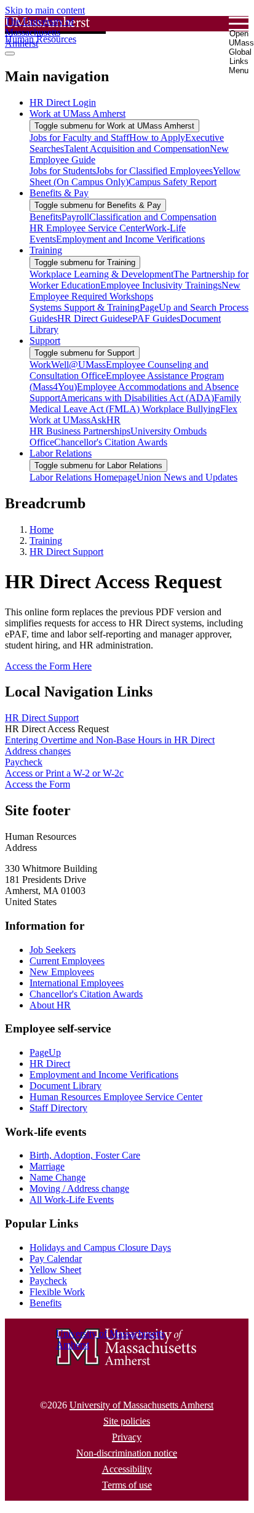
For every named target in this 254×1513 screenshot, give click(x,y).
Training (46, 540)
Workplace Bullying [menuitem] (181, 409)
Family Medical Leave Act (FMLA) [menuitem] (135, 403)
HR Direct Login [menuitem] (63, 102)
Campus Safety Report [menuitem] (172, 182)
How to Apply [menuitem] (157, 137)
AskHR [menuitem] (105, 420)
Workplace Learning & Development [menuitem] (101, 274)
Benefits (46, 1303)
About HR (50, 1005)
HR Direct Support (66, 551)
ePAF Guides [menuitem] (154, 318)
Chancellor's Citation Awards (86, 994)
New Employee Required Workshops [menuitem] (135, 290)
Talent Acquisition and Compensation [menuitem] (137, 148)
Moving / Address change (79, 1188)
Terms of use (127, 1485)
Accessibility (127, 1469)
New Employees (62, 972)
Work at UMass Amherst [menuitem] (77, 113)
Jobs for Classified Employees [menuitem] (154, 171)
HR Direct (50, 1063)
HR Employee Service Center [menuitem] (87, 228)
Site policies (126, 1421)
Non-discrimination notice (126, 1453)
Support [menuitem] (45, 340)
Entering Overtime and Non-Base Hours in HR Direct (110, 740)
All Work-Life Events (72, 1199)
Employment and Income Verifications (104, 1074)
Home (42, 529)
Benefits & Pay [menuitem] (59, 193)
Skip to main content (45, 10)
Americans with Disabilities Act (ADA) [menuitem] (137, 398)
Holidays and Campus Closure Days (100, 1247)
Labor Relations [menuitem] (61, 453)
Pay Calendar (56, 1258)
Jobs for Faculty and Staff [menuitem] (79, 137)
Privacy (126, 1437)
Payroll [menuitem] (75, 217)
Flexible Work (57, 1292)
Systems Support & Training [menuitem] (85, 307)
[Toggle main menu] (10, 53)
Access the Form (37, 784)
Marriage (47, 1166)
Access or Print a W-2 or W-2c (64, 773)
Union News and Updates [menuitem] (187, 477)
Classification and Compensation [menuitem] (152, 217)
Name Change (57, 1177)
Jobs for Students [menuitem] (63, 171)
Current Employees (67, 961)
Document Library (65, 1085)
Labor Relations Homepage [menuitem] (83, 477)
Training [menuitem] (46, 250)
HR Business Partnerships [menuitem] (80, 431)
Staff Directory (58, 1108)
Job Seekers (53, 949)
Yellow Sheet (55, 1269)
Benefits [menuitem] (46, 217)
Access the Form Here (48, 666)
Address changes (38, 751)
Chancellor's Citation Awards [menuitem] (110, 442)
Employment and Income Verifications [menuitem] (130, 239)
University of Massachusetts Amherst (141, 1405)
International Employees (77, 983)
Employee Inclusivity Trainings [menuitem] (160, 285)
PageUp (45, 1052)
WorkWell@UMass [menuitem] (68, 364)
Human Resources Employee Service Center (116, 1097)
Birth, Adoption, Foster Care (85, 1155)
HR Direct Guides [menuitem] (92, 318)
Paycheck (23, 762)
